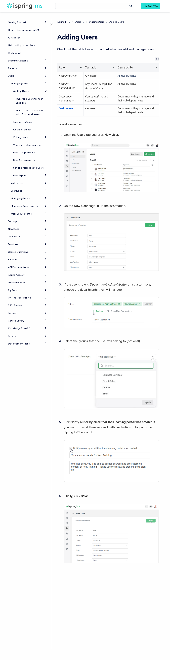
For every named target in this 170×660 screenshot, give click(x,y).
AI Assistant (15, 37)
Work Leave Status (21, 213)
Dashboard (14, 52)
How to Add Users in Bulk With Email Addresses (29, 112)
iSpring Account (17, 274)
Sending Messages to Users (28, 167)
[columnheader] (70, 67)
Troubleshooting (17, 282)
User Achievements (24, 160)
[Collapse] (45, 90)
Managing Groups (21, 198)
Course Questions (18, 251)
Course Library (16, 320)
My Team (13, 290)
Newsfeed (13, 228)
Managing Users (20, 83)
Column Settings (22, 129)
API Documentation (19, 267)
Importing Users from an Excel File (29, 100)
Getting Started (17, 22)
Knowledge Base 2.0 (19, 328)
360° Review (15, 305)
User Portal (14, 236)
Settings (12, 221)
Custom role (66, 108)
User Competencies (24, 152)
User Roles (16, 190)
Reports (12, 68)
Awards (12, 335)
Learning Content (18, 60)
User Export (19, 175)
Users (11, 75)
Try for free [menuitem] (150, 5)
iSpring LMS (63, 21)
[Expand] (45, 22)
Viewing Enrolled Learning (27, 144)
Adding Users (21, 91)
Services (12, 313)
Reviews (12, 259)
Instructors (17, 183)
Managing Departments (24, 206)
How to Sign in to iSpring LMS (24, 29)
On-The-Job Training (19, 297)
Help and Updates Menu (21, 45)
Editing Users (20, 137)
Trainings (13, 244)
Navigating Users (23, 121)
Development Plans (19, 343)
